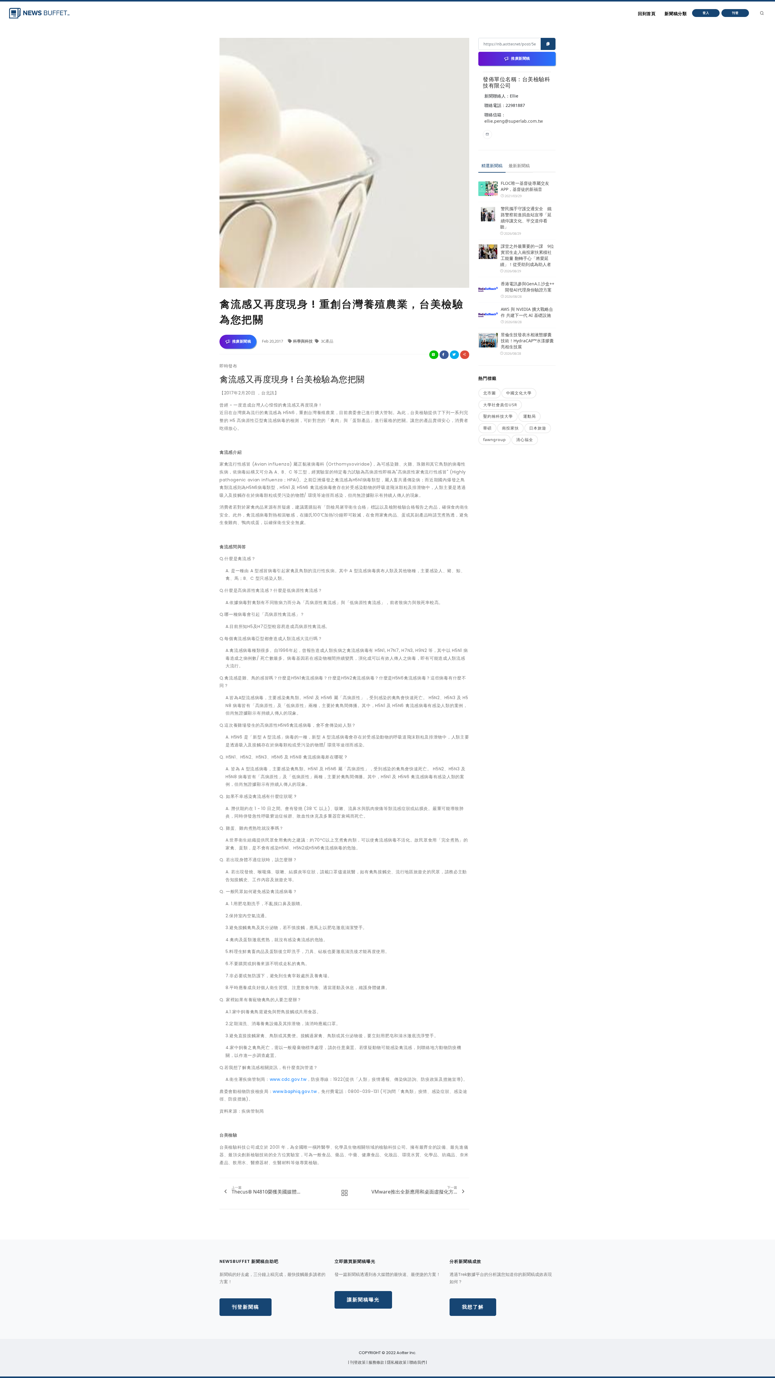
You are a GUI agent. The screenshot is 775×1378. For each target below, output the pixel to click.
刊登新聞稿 (245, 1306)
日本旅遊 (537, 428)
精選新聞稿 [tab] (492, 165)
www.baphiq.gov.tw (295, 1091)
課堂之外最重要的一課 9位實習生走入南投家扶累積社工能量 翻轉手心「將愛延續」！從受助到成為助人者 (527, 255)
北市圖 (489, 393)
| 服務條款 (376, 1362)
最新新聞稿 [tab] (519, 165)
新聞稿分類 (676, 14)
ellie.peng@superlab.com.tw (513, 121)
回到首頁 (646, 14)
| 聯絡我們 (416, 1362)
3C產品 (326, 341)
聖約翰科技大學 (498, 416)
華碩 (487, 428)
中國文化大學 (519, 393)
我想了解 (473, 1306)
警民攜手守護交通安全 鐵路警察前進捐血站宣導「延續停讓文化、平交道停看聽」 (526, 218)
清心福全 (524, 439)
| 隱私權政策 (396, 1362)
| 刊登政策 (357, 1362)
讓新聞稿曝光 (363, 1299)
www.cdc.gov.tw (288, 1079)
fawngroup (494, 439)
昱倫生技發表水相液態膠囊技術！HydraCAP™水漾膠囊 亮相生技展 (527, 341)
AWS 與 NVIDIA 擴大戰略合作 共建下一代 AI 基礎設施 (527, 312)
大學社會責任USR (500, 404)
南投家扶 (510, 428)
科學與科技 (303, 341)
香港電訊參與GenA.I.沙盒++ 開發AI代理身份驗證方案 (527, 287)
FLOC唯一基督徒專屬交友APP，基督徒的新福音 (525, 186)
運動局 (529, 416)
